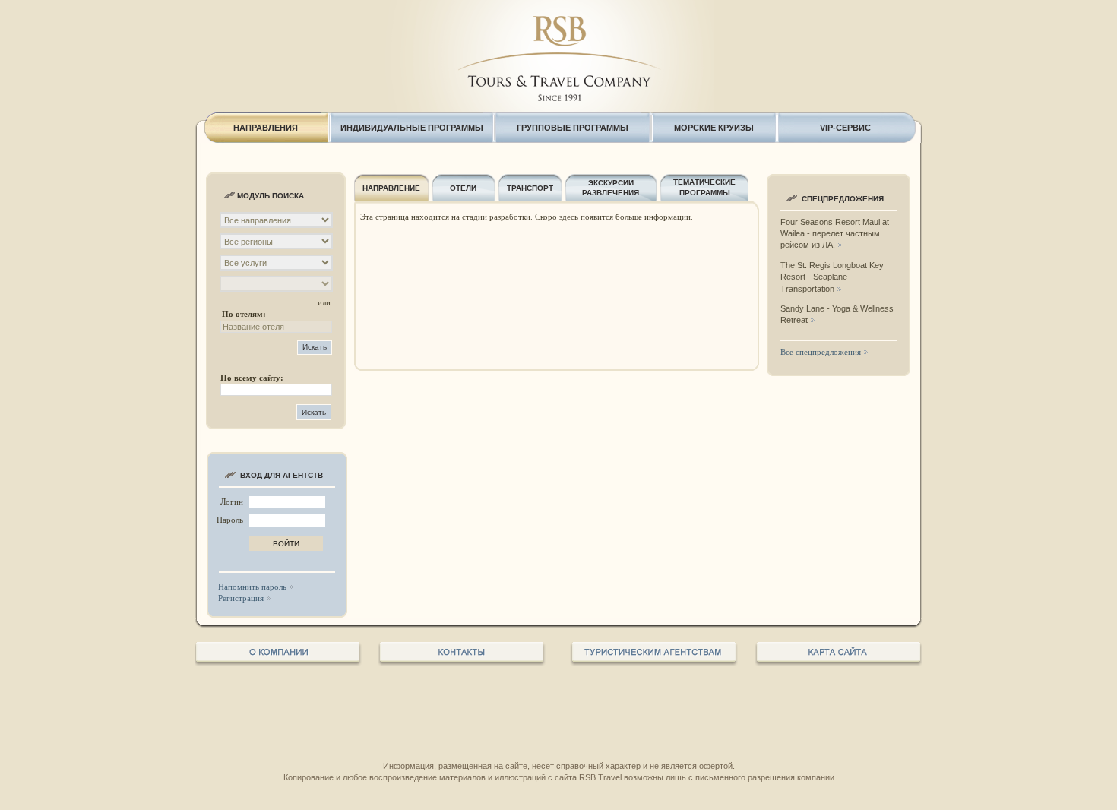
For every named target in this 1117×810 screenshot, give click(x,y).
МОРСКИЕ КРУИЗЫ (714, 127)
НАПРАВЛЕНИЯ (265, 127)
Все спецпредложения (820, 351)
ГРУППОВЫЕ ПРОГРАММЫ (572, 127)
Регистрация (241, 598)
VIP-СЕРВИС (845, 127)
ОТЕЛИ (463, 188)
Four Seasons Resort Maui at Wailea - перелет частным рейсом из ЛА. (834, 233)
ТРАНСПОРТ (530, 188)
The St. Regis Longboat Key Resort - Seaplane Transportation (832, 277)
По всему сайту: (251, 377)
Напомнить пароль (252, 586)
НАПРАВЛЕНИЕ (391, 188)
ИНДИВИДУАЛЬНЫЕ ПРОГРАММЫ (411, 127)
